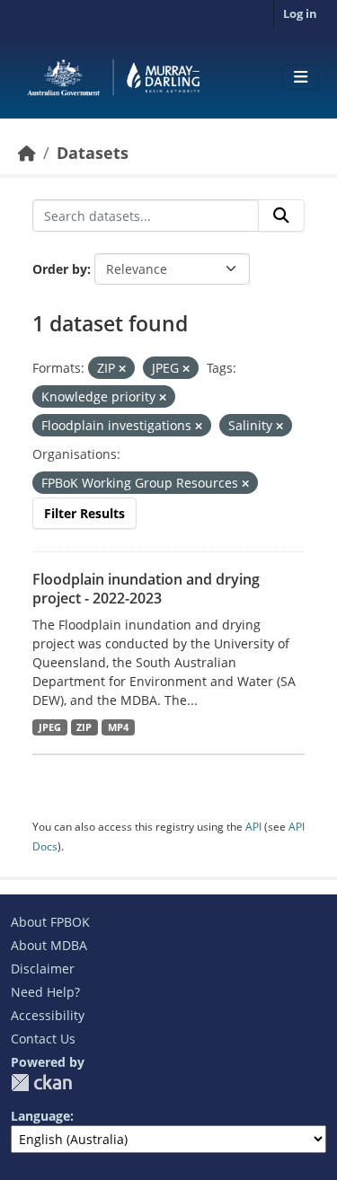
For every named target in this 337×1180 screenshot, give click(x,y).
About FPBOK (50, 921)
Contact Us (43, 1038)
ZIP (84, 727)
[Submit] (281, 215)
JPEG (50, 727)
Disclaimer (43, 968)
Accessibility (47, 1015)
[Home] (27, 152)
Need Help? (45, 991)
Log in (300, 13)
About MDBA (49, 945)
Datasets (93, 152)
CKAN (41, 1082)
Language (40, 1115)
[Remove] (122, 368)
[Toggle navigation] (300, 77)
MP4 (118, 727)
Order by (59, 268)
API (253, 826)
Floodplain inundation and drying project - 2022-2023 (146, 588)
